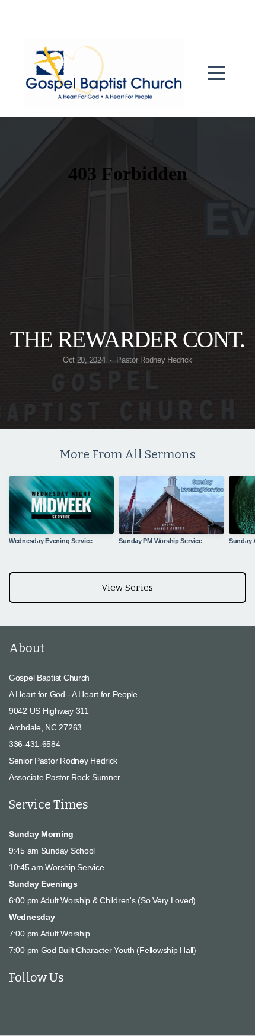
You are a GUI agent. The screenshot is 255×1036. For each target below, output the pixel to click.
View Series (127, 587)
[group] (61, 515)
